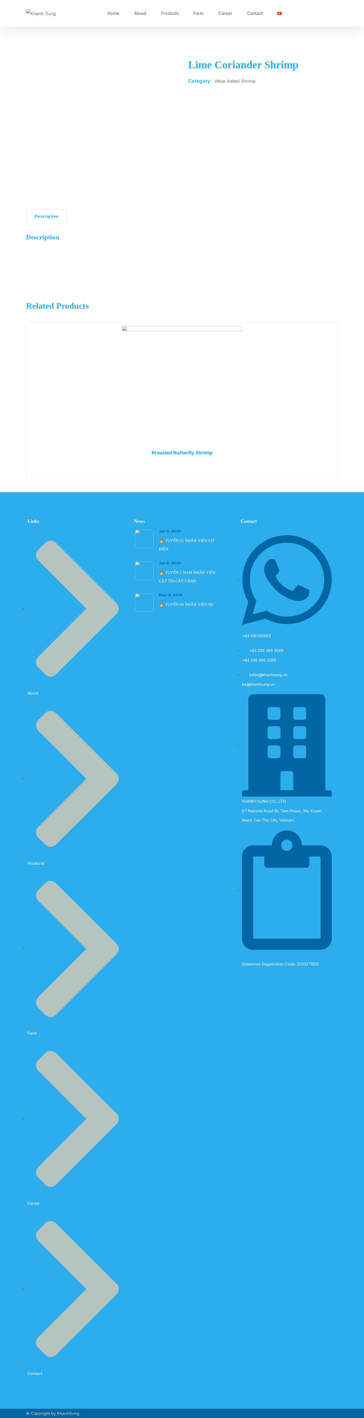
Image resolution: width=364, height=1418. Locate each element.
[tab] (46, 216)
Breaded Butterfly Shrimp (182, 452)
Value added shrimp (235, 81)
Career (225, 13)
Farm (198, 13)
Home (113, 13)
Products (170, 13)
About (140, 13)
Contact (255, 13)
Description (46, 216)
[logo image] (41, 13)
